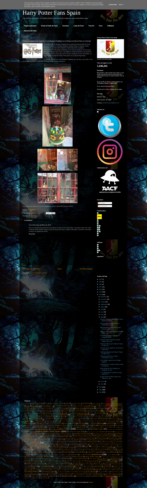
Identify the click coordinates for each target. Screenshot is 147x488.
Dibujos (84, 416)
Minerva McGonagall (77, 451)
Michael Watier (67, 451)
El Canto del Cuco (36, 420)
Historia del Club (30, 31)
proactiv (76, 461)
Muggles (28, 452)
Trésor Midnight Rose (78, 473)
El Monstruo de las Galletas (95, 420)
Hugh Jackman (97, 439)
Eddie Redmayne (104, 418)
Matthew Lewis (111, 449)
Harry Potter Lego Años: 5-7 (65, 433)
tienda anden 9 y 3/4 (116, 471)
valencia (57, 474)
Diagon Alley (78, 416)
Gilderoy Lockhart (97, 427)
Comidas (98, 413)
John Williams (61, 443)
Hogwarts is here (54, 439)
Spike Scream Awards (98, 468)
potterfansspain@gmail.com (111, 103)
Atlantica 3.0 (89, 407)
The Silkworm (91, 471)
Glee (112, 427)
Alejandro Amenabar (117, 403)
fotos (95, 425)
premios (38, 461)
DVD (85, 418)
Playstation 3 (36, 460)
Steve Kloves (54, 469)
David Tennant (35, 416)
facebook (66, 423)
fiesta (66, 425)
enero (102, 384)
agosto (103, 307)
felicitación (118, 423)
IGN (116, 439)
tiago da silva (101, 471)
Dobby (89, 416)
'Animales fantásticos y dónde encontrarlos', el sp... (109, 356)
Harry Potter (64, 429)
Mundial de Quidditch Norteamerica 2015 (42, 452)
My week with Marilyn (79, 452)
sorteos (76, 468)
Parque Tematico (34, 216)
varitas (68, 474)
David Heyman (116, 415)
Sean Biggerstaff (80, 466)
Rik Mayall (49, 465)
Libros (86, 446)
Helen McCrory (76, 438)
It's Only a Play (53, 441)
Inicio (60, 269)
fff (57, 425)
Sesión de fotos (117, 466)
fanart (89, 423)
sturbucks (75, 469)
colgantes (92, 413)
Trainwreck (69, 473)
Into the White (45, 441)
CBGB (60, 411)
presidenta (53, 461)
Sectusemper (88, 466)
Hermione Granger (114, 438)
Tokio (40, 473)
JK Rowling (35, 443)
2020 (100, 282)
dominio (32, 418)
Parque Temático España (60, 456)
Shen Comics (38, 468)
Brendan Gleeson (33, 410)
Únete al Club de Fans (49, 26)
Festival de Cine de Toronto (30, 425)
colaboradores (61, 413)
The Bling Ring (117, 469)
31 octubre (27, 403)
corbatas (34, 415)
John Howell (47, 443)
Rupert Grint (33, 466)
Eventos (65, 26)
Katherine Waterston (106, 443)
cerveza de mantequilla (79, 411)
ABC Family (60, 403)
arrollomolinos (64, 406)
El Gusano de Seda (72, 420)
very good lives (100, 474)
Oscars (115, 454)
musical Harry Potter (65, 452)
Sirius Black (45, 468)
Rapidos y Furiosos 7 (85, 463)
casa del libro (37, 411)
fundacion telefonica (52, 427)
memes (119, 449)
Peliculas (66, 458)
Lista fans (114, 446)
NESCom (113, 452)
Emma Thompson (112, 420)
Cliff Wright (47, 413)
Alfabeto (44, 405)
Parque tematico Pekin (107, 456)
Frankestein (118, 425)
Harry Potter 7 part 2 (97, 429)
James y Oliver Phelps (73, 441)
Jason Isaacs (107, 441)
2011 (100, 392)
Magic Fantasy (119, 447)
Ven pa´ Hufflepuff (76, 474)
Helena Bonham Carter (88, 438)
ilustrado (120, 439)
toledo (45, 473)
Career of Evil (111, 410)
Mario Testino (71, 449)
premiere (32, 461)
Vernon (92, 474)
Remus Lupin (27, 465)
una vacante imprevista (31, 474)
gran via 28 (28, 429)
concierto (110, 413)
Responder (32, 234)
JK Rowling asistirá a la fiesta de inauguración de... (109, 336)
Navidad (100, 452)
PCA (55, 458)
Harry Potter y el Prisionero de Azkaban (41, 435)
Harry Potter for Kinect (36, 433)
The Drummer (72, 471)
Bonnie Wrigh (79, 408)
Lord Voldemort (42, 447)
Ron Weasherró (96, 465)
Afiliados (110, 26)
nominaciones (74, 454)
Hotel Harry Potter (69, 439)
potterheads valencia (91, 460)
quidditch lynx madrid (51, 463)
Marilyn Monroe (61, 449)
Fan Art (91, 26)
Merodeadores (36, 451)
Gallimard (75, 427)
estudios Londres (115, 422)
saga (41, 466)
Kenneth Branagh (51, 444)
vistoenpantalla (44, 476)
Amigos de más (76, 405)
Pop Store (53, 460)
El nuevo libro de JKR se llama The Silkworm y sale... (110, 377)
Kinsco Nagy (92, 444)
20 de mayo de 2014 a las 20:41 (41, 225)
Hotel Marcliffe (89, 439)
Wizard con (97, 476)
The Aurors (109, 469)
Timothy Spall (27, 473)
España (71, 421)
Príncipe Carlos (60, 461)
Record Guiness (99, 463)
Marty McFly (87, 449)
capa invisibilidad (102, 410)
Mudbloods (119, 451)
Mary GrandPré (101, 449)
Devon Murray (69, 416)
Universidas (51, 474)
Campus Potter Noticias (77, 410)
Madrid (111, 448)
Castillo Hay (54, 411)
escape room (64, 421)
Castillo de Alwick (46, 411)
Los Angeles (51, 447)
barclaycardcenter (28, 408)
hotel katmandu (79, 439)
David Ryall (27, 416)
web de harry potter (81, 476)
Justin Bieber (97, 443)
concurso (117, 413)
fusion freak (61, 427)
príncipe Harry (69, 461)
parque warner (117, 456)
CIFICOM (110, 411)
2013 (100, 387)
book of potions (100, 408)
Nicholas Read (36, 454)
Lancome (71, 446)
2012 (100, 389)
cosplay (49, 415)
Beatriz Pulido (54, 408)
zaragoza (36, 477)
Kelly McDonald (40, 444)
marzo (103, 381)
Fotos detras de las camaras (106, 425)
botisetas (119, 408)
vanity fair (63, 474)
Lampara (65, 446)
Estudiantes (89, 421)
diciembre (104, 296)
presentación (46, 461)
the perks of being (81, 471)
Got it (121, 4)
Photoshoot (107, 458)
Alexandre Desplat (36, 405)
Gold (116, 427)
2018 (100, 284)
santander (56, 466)
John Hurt (54, 443)
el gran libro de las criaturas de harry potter (55, 420)
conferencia (27, 415)
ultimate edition (105, 473)
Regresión (107, 463)
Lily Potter (94, 446)
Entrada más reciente (31, 269)
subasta (81, 469)
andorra (102, 405)
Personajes (84, 458)
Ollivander (109, 454)
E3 (89, 418)
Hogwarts (32, 439)
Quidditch (119, 461)
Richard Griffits (41, 465)
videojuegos (117, 474)
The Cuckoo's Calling (48, 471)
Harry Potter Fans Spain (51, 12)
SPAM (90, 468)
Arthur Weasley (80, 406)
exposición (59, 423)
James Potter (62, 441)
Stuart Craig (69, 469)
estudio (95, 421)
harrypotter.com (43, 438)
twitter (98, 473)
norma (81, 454)
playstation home (45, 460)
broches (41, 410)
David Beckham (106, 415)
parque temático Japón (91, 456)
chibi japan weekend (101, 411)
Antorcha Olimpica (47, 406)
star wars (28, 469)
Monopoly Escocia (88, 451)
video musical (109, 474)
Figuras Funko (79, 425)
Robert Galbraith (75, 465)
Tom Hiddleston (61, 473)
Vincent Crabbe (35, 476)
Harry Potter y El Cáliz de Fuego (82, 433)
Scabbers (62, 466)
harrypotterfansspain (53, 438)
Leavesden (79, 446)
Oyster (121, 454)
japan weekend (93, 441)
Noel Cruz (66, 454)
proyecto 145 (83, 461)
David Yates (52, 416)
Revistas (34, 465)
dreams (52, 418)
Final (86, 425)
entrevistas (49, 421)
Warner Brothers (68, 476)
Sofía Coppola (64, 468)
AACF (46, 403)
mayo (102, 314)
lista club (100, 446)
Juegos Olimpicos (80, 443)
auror (97, 406)
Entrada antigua (86, 269)
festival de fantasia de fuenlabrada (47, 425)
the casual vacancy (31, 471)
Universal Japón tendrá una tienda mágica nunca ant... (110, 340)
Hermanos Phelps (102, 438)
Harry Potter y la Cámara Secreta (63, 435)
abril (102, 317)
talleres (97, 469)
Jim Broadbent (115, 441)
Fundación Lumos (39, 427)
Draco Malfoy (45, 418)
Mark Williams (79, 449)
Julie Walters (89, 443)
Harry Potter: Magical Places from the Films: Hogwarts (84, 436)
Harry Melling (54, 429)
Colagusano (70, 413)
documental (103, 416)
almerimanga (61, 405)
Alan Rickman (86, 403)
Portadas (60, 460)
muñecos (56, 452)
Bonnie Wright (89, 408)
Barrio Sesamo (37, 408)
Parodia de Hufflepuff (31, 456)
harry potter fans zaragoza (93, 431)
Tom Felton (51, 473)
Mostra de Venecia (106, 451)
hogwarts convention (42, 439)
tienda (107, 471)
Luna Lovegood (91, 447)
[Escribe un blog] (49, 213)
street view (61, 469)
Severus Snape (28, 468)
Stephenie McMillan (44, 469)
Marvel (93, 449)
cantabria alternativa (91, 410)
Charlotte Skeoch (90, 411)
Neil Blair (107, 452)
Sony (70, 468)
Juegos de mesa (70, 443)
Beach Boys (46, 408)
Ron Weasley (105, 465)
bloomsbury (69, 408)
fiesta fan (71, 425)
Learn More (112, 4)
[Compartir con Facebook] (52, 213)
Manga (35, 449)
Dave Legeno (98, 415)
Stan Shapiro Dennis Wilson (111, 468)
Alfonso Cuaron (52, 405)
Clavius (31, 413)
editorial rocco (114, 418)
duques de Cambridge (77, 418)
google (120, 427)
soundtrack (84, 468)
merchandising (27, 451)
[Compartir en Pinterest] (54, 213)
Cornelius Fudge (42, 415)
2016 (100, 289)
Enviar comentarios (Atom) (38, 273)
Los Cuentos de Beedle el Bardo (65, 447)
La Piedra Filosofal (56, 446)
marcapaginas (53, 449)
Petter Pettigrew (93, 458)
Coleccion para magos (81, 413)
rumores (26, 466)
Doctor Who (96, 416)
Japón (101, 441)
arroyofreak (72, 406)
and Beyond (85, 405)
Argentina (57, 406)
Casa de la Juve (28, 411)
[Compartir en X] (51, 213)
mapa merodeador (43, 449)
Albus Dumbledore (96, 403)
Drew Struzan (59, 418)
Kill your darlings (62, 444)
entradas (42, 421)
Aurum (102, 406)
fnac (90, 425)
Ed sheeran (95, 418)
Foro (100, 26)
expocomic (44, 423)
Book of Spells (111, 408)
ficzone (61, 425)
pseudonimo (103, 461)
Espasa (77, 421)
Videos (26, 476)
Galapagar (68, 427)
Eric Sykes (57, 421)
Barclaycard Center (116, 406)
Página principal (30, 26)
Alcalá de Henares (107, 403)
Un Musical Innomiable (116, 473)
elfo (105, 420)
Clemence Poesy (39, 413)
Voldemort (52, 476)
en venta (36, 421)
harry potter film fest (106, 431)
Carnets (119, 410)
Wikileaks (90, 476)
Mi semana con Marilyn (47, 451)
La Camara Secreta (112, 444)
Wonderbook (110, 476)
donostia (38, 418)
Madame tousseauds (102, 447)
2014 (100, 294)
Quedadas (111, 462)
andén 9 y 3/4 (94, 405)
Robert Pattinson (87, 465)
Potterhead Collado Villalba (78, 460)
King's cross (84, 444)
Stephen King (35, 469)
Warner (60, 476)
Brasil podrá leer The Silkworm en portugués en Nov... (110, 369)
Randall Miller (75, 463)
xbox (117, 476)
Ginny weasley (106, 427)
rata (93, 463)
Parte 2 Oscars (36, 458)
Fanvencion (109, 423)
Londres (34, 447)
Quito (59, 463)
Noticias (97, 454)
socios (57, 468)
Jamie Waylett (84, 441)
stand (121, 468)
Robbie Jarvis (65, 465)
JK (28, 443)
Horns (61, 439)
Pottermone (103, 460)
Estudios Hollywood (103, 421)
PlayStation (27, 460)
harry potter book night (112, 429)
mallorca (28, 449)
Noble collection (51, 454)
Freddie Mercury (28, 427)
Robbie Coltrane (57, 465)
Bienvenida (61, 408)
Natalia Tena (93, 452)
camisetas (56, 410)
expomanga (51, 423)
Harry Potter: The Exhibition (105, 436)
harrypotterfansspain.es (65, 438)
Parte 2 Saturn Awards (47, 458)
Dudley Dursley (67, 418)
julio (102, 309)
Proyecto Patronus (93, 461)
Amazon (68, 405)
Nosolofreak (87, 454)
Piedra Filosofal (116, 458)
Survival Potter (89, 469)
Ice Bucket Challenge (108, 439)
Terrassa (103, 469)
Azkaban (108, 406)
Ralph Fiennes (66, 463)
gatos (89, 427)
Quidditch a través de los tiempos (35, 463)
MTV (113, 451)
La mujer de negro (42, 446)
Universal (43, 474)
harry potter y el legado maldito (100, 433)
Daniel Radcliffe (84, 415)
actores (67, 403)
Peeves (60, 458)
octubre (103, 302)
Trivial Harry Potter (90, 473)
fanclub (95, 423)
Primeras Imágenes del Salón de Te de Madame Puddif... (111, 320)
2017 (100, 287)
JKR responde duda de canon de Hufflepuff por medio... (109, 324)
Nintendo (44, 454)
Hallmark (39, 429)
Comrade (104, 413)
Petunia (101, 458)
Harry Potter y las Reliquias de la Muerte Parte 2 (56, 436)
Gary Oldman (82, 427)
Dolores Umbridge (112, 416)
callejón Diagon (48, 410)
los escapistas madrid (81, 447)
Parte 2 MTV (27, 458)
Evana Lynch (28, 423)
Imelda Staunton (30, 441)
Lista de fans (107, 446)
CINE (117, 411)
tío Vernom (35, 473)
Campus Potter (64, 410)
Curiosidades (74, 415)
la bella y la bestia (101, 444)
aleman (28, 405)
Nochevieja (59, 454)
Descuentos (61, 416)
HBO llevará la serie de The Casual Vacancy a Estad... (110, 328)
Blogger (91, 482)
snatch (51, 468)
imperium (38, 441)
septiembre (104, 304)
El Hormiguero (83, 420)
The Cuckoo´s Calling (62, 471)
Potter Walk (67, 460)
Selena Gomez (97, 466)
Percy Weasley (75, 458)
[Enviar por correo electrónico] (47, 213)
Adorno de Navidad (76, 403)
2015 (100, 292)
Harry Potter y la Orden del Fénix (83, 435)
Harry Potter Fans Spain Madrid (75, 431)
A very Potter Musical (37, 403)
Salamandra (47, 466)
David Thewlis (43, 416)
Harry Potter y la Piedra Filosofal (103, 435)
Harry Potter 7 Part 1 (81, 429)
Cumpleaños (62, 415)
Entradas (102, 203)
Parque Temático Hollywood (75, 456)
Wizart (103, 476)
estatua (82, 421)
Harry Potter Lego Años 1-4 (50, 433)
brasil (25, 410)
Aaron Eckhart (53, 403)
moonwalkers (97, 451)
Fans (101, 423)
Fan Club (81, 423)
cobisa (53, 413)
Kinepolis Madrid (74, 444)
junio (102, 312)
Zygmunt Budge (44, 477)
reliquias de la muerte (116, 463)
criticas (54, 415)
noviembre (104, 299)
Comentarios (103, 206)
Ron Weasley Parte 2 (116, 465)
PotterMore (114, 460)
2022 (100, 279)
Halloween (46, 429)
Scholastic (70, 466)
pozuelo (26, 461)
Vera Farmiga (85, 474)
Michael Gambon (58, 451)
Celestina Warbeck (67, 411)
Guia (34, 429)
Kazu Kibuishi (32, 444)
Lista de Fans (79, 26)
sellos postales (108, 466)
